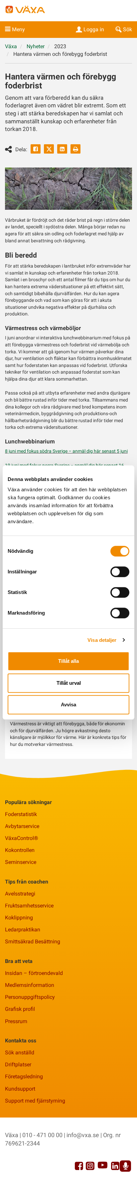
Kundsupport (20, 1089)
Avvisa (68, 704)
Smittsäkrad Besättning (32, 941)
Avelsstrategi (20, 893)
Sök (127, 29)
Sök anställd (19, 1052)
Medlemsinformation (29, 985)
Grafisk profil (20, 1009)
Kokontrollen (20, 850)
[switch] (119, 571)
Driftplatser (18, 1064)
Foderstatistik (21, 814)
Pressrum (16, 1021)
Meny (18, 29)
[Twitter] (49, 149)
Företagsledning (24, 1076)
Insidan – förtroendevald (34, 973)
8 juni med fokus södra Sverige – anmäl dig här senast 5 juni (66, 451)
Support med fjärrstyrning (35, 1101)
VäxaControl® (21, 838)
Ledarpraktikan (22, 929)
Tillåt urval (69, 683)
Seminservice (20, 862)
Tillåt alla (68, 661)
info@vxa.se (83, 1134)
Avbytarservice (22, 826)
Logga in (93, 29)
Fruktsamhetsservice (29, 905)
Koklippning (19, 917)
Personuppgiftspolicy (30, 997)
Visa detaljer (101, 640)
